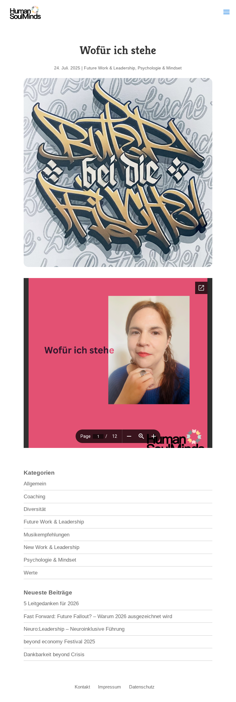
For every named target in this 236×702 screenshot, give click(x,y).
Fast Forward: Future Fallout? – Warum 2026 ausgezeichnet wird (98, 616)
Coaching (34, 497)
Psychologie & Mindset (160, 67)
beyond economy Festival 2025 (59, 642)
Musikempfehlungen (46, 535)
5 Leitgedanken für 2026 (51, 603)
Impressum (109, 686)
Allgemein (35, 484)
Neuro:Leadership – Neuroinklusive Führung (74, 629)
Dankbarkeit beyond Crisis (54, 654)
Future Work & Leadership (109, 67)
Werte (30, 573)
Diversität (35, 509)
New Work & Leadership (51, 547)
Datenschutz (142, 686)
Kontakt (82, 686)
